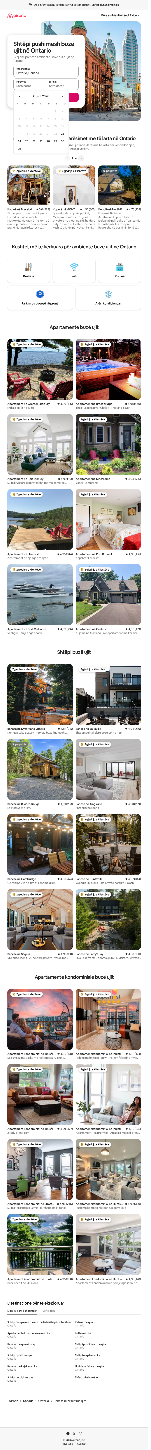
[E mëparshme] (67, 158)
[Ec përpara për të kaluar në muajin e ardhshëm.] (62, 96)
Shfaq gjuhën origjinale (105, 4)
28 (48, 141)
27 (41, 141)
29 (55, 141)
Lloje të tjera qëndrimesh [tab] (22, 1310)
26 (33, 141)
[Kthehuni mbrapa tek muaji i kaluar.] (20, 96)
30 (62, 141)
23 (62, 133)
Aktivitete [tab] (49, 1310)
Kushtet (82, 1443)
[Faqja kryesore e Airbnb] (16, 15)
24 (19, 141)
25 (26, 141)
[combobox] (46, 73)
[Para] (81, 158)
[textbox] (29, 86)
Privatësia (67, 1443)
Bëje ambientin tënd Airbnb (120, 15)
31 (19, 148)
